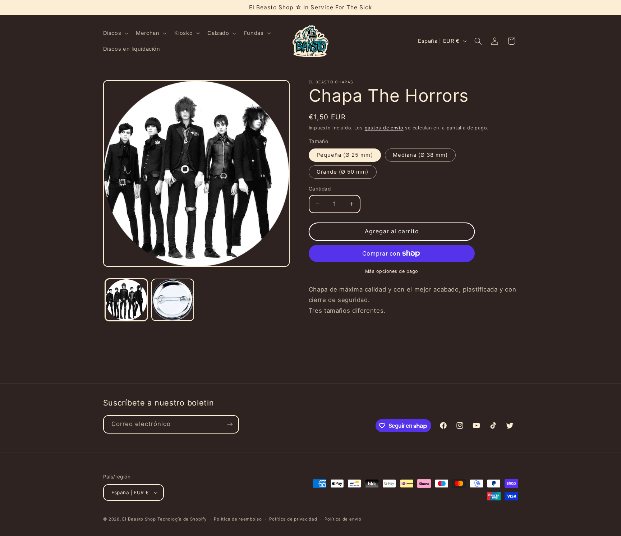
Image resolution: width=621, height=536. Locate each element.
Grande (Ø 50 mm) (343, 172)
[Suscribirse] (229, 424)
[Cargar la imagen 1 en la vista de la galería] (126, 300)
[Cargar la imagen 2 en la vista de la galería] (172, 300)
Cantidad (320, 189)
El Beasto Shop (139, 519)
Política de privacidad (293, 519)
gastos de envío (384, 127)
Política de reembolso (238, 519)
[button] (115, 33)
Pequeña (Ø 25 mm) (345, 155)
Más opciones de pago (392, 271)
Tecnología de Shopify (181, 519)
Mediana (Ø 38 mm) (420, 155)
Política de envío (343, 519)
